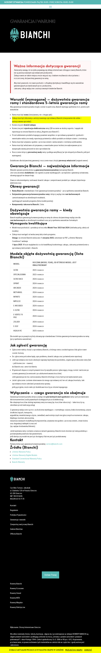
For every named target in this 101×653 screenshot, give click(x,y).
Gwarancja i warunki (18, 519)
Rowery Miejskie (16, 602)
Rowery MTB (15, 598)
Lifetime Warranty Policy (21, 452)
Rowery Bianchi (16, 584)
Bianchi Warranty (18, 462)
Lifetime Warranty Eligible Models (24, 455)
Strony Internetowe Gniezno (30, 627)
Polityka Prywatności (18, 515)
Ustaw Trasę (50, 574)
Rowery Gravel (15, 593)
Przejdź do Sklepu (73, 650)
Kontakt (13, 505)
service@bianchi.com (54, 444)
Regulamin (14, 510)
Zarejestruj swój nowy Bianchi (21, 524)
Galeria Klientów (16, 529)
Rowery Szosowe (17, 588)
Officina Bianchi (16, 534)
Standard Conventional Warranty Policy (27, 458)
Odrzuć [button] (88, 650)
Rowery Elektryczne (17, 607)
